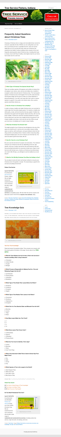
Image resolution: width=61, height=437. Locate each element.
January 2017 (48, 131)
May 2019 (47, 87)
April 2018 (47, 108)
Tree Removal (48, 197)
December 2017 (48, 114)
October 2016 (48, 136)
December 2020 (48, 59)
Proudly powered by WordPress (30, 431)
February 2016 (48, 149)
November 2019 (48, 78)
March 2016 (47, 147)
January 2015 (48, 169)
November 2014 (48, 172)
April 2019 (47, 89)
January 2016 (48, 150)
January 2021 (48, 57)
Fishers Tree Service (34, 199)
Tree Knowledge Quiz (14, 207)
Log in (46, 207)
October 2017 (48, 117)
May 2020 (47, 68)
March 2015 (47, 166)
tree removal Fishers (18, 424)
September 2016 (48, 138)
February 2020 (48, 73)
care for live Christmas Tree (27, 198)
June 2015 (47, 161)
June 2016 (47, 142)
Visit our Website (18, 23)
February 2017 (48, 130)
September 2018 (48, 100)
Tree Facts (15, 198)
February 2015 (48, 168)
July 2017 (47, 122)
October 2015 (48, 155)
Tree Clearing (48, 193)
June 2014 (47, 180)
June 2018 (47, 105)
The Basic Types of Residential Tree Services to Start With (50, 44)
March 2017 (47, 128)
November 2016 (48, 134)
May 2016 (47, 144)
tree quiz (11, 424)
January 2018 (48, 112)
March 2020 (47, 72)
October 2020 (48, 61)
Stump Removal (48, 190)
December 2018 (48, 95)
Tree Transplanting (49, 201)
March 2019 (47, 90)
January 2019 (48, 94)
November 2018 (48, 97)
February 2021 (48, 56)
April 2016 (47, 145)
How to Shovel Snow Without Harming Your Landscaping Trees (50, 39)
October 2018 (48, 98)
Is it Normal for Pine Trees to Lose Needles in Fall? (50, 49)
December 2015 (48, 152)
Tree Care (11, 198)
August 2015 (48, 158)
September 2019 (48, 81)
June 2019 (47, 86)
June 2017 (47, 123)
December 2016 (48, 133)
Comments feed (48, 210)
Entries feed (47, 208)
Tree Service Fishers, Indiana (20, 7)
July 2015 (47, 160)
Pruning (47, 189)
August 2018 (48, 101)
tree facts (34, 423)
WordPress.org (48, 211)
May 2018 (47, 106)
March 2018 (47, 109)
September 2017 (48, 119)
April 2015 (47, 164)
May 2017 (47, 125)
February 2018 (48, 111)
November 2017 (48, 116)
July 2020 (47, 65)
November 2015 (48, 153)
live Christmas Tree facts (10, 200)
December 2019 (48, 76)
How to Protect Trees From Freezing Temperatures (49, 32)
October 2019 (48, 79)
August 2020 (48, 64)
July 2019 (47, 84)
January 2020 (48, 75)
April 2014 (47, 183)
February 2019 (48, 92)
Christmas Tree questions (23, 199)
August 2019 (48, 83)
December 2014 (48, 171)
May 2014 (47, 182)
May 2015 (47, 163)
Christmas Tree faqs (13, 199)
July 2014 (47, 179)
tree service (7, 174)
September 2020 (48, 62)
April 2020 (47, 70)
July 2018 (47, 103)
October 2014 (48, 174)
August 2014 (48, 177)
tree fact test (29, 423)
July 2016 (47, 141)
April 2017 (47, 127)
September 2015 (48, 157)
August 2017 (48, 120)
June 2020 (47, 67)
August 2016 (48, 139)
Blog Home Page (8, 23)
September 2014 (48, 175)
